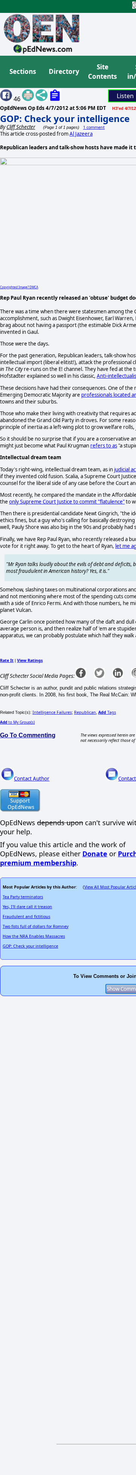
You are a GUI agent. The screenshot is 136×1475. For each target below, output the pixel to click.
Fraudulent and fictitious (26, 916)
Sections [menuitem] (22, 71)
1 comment (94, 127)
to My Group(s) (17, 722)
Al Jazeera (81, 133)
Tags (107, 712)
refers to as (103, 445)
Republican (85, 712)
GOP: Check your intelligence (65, 118)
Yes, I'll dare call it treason (27, 906)
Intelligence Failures (52, 712)
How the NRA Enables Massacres (34, 936)
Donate (94, 853)
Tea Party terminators (23, 896)
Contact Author (31, 778)
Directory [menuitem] (63, 71)
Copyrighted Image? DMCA (19, 287)
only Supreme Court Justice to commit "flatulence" (67, 501)
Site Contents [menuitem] (102, 72)
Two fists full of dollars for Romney (35, 926)
